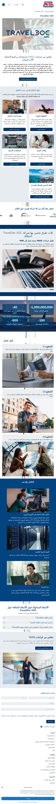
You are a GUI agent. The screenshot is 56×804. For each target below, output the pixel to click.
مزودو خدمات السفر (14, 129)
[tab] (51, 291)
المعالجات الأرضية (14, 164)
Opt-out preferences (34, 802)
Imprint (19, 802)
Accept (28, 798)
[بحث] (9, 5)
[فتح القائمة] (3, 4)
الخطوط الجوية (41, 129)
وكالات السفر (41, 164)
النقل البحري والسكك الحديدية (41, 197)
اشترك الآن (50, 723)
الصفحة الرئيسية (49, 11)
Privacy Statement (25, 802)
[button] (2, 787)
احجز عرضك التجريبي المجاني (28, 79)
